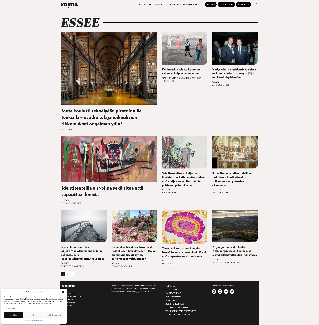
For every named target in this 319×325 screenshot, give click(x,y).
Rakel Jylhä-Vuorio (72, 266)
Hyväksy (13, 315)
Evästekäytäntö (28, 320)
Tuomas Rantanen (71, 203)
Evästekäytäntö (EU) (177, 307)
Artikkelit (144, 4)
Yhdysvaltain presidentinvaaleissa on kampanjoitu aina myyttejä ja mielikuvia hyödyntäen (234, 73)
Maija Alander (220, 192)
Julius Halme (169, 192)
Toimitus (170, 286)
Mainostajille (173, 293)
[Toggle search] (256, 4)
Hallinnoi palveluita (10, 308)
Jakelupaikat (172, 300)
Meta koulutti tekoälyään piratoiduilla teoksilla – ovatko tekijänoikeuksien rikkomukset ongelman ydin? (101, 117)
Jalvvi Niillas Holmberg (226, 262)
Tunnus (245, 4)
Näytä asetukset (54, 315)
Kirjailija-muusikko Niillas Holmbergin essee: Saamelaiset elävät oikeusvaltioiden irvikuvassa (234, 251)
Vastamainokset (174, 297)
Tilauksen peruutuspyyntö (180, 311)
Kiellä (34, 315)
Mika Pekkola (169, 264)
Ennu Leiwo (67, 129)
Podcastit (161, 4)
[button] (63, 292)
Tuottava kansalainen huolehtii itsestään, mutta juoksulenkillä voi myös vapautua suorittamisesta (184, 252)
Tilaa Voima (226, 4)
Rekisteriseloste (38, 320)
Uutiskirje (175, 4)
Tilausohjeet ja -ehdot (178, 315)
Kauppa (210, 4)
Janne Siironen (220, 85)
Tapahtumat (190, 4)
